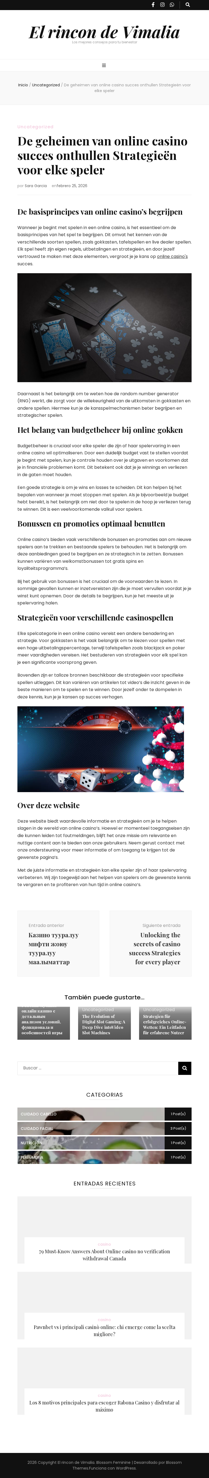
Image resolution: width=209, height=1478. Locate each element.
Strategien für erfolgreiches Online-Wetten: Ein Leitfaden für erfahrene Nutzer (164, 1024)
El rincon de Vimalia (104, 31)
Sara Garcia (36, 185)
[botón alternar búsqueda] (188, 5)
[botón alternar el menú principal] (104, 65)
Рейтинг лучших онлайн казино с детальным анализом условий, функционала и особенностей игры (41, 1019)
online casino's (172, 256)
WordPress (126, 1468)
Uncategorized (35, 127)
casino (104, 1244)
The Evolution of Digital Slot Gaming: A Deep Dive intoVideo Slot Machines (103, 1024)
